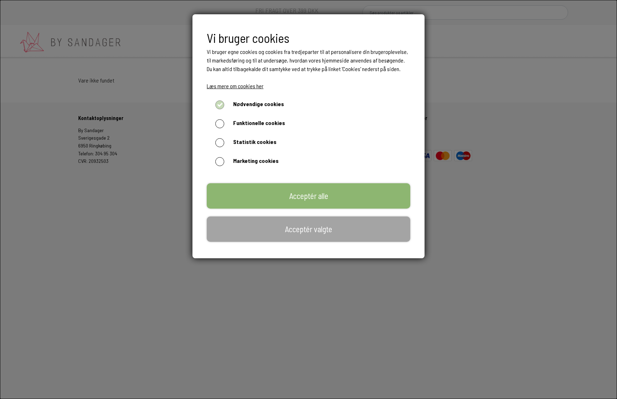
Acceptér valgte (308, 229)
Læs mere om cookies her (235, 86)
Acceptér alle (308, 195)
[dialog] (308, 199)
